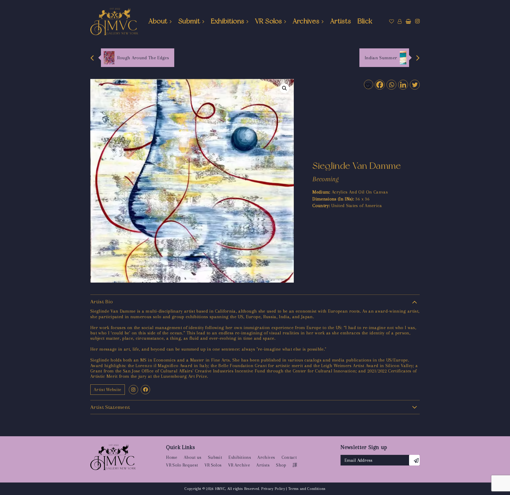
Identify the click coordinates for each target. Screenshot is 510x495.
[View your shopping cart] (408, 21)
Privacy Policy (273, 488)
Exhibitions (227, 21)
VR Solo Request (182, 465)
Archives (306, 21)
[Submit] (414, 460)
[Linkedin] (402, 84)
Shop (281, 465)
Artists (340, 21)
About (158, 21)
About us (193, 457)
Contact (289, 457)
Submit (189, 21)
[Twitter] (414, 84)
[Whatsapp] (391, 84)
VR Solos (268, 21)
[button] (284, 88)
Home (171, 457)
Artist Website (107, 389)
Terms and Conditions (307, 488)
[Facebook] (379, 84)
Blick (365, 21)
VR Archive (239, 465)
